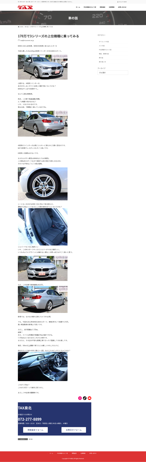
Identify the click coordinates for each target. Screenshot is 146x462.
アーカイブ (101, 68)
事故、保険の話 (104, 54)
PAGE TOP (141, 446)
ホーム (51, 453)
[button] (35, 430)
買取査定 (74, 453)
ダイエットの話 (104, 42)
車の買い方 (102, 62)
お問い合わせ (92, 453)
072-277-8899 (30, 419)
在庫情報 (83, 453)
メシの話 (101, 46)
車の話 (30, 439)
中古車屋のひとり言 (105, 50)
